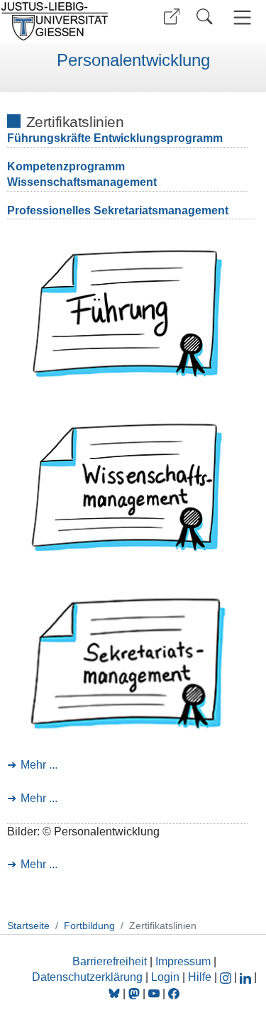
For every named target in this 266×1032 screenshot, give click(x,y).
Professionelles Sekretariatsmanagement (117, 210)
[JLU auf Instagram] (227, 977)
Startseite (28, 925)
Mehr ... (39, 765)
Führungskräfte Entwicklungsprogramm (115, 138)
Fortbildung (89, 925)
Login (166, 977)
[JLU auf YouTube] (154, 993)
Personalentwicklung (133, 60)
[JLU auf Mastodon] (135, 993)
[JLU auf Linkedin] (247, 977)
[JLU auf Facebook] (173, 993)
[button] (171, 17)
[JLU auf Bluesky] (116, 993)
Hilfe (199, 977)
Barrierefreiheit (109, 961)
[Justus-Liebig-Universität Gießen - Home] (64, 21)
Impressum (183, 961)
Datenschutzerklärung (87, 977)
